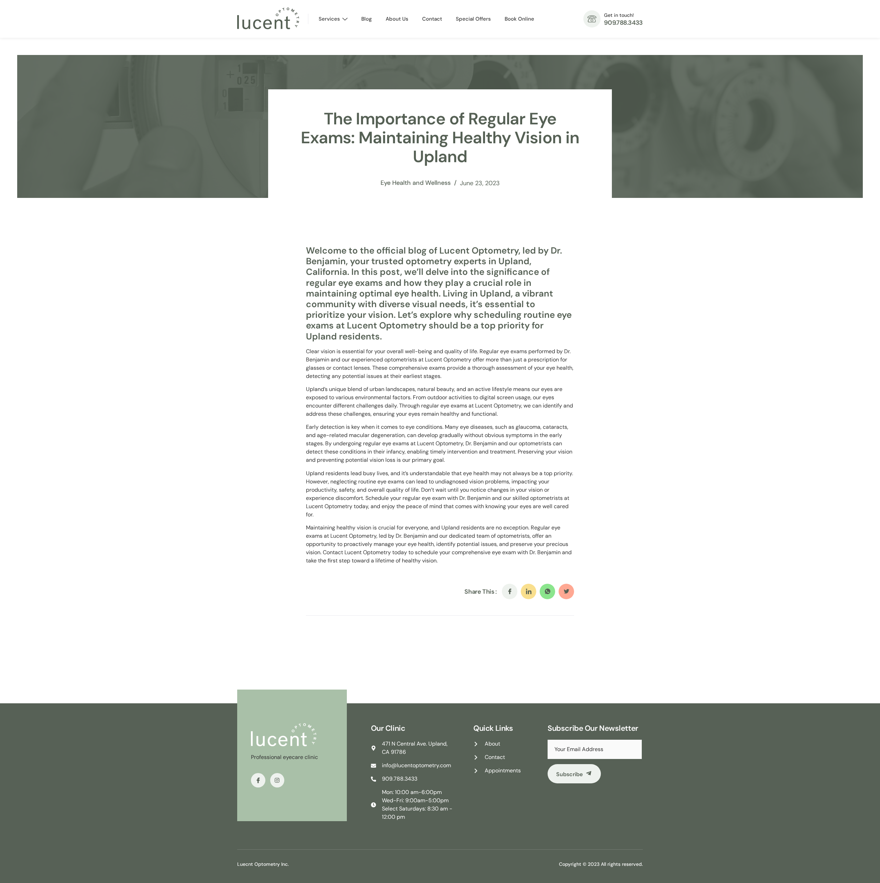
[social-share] (509, 591)
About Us (397, 18)
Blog (366, 18)
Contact (432, 18)
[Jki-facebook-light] (258, 780)
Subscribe (569, 774)
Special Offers (473, 18)
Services (329, 18)
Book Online (519, 18)
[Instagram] (277, 780)
